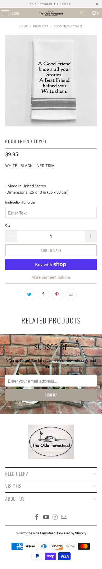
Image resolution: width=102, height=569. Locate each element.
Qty (7, 225)
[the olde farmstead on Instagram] (55, 517)
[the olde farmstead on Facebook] (37, 517)
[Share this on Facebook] (43, 294)
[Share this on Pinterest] (57, 294)
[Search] (83, 13)
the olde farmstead (41, 533)
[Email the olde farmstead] (64, 517)
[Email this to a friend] (71, 294)
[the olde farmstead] (51, 13)
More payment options (51, 277)
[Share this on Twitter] (29, 294)
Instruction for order (20, 202)
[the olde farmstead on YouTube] (46, 517)
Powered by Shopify (71, 533)
